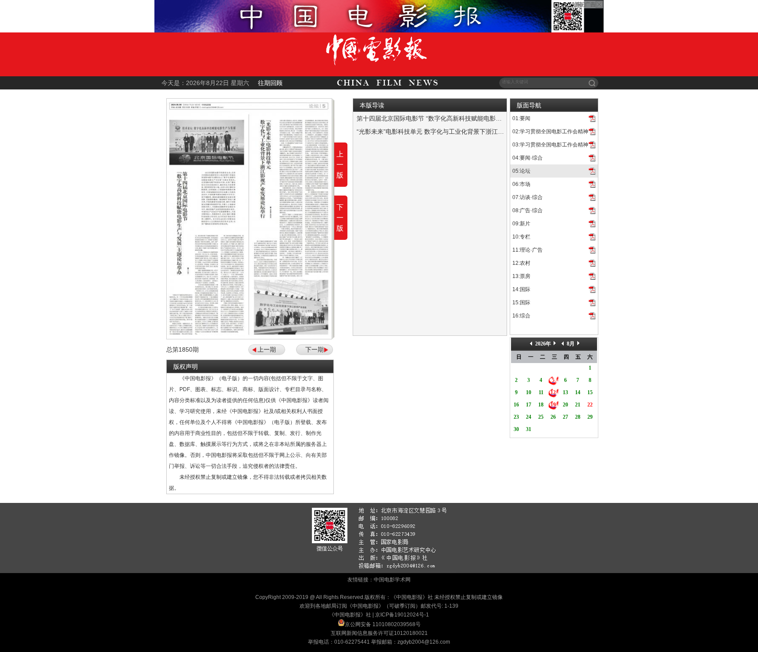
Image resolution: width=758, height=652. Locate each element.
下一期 (314, 349)
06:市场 (521, 184)
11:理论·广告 (527, 250)
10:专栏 (521, 237)
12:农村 (521, 263)
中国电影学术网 (392, 580)
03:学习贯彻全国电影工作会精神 (550, 145)
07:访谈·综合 (527, 197)
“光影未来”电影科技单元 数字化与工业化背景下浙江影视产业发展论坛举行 (458, 131)
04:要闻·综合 (527, 158)
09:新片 (521, 224)
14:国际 (521, 289)
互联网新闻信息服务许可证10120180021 (379, 633)
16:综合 (521, 316)
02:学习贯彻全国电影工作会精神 (550, 131)
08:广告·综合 (527, 210)
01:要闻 (521, 118)
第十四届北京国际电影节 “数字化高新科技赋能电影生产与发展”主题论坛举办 (461, 118)
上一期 (266, 349)
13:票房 (521, 276)
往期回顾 (270, 82)
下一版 (339, 217)
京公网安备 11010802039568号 (383, 624)
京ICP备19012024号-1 (402, 615)
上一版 (339, 164)
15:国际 (521, 302)
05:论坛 (521, 171)
